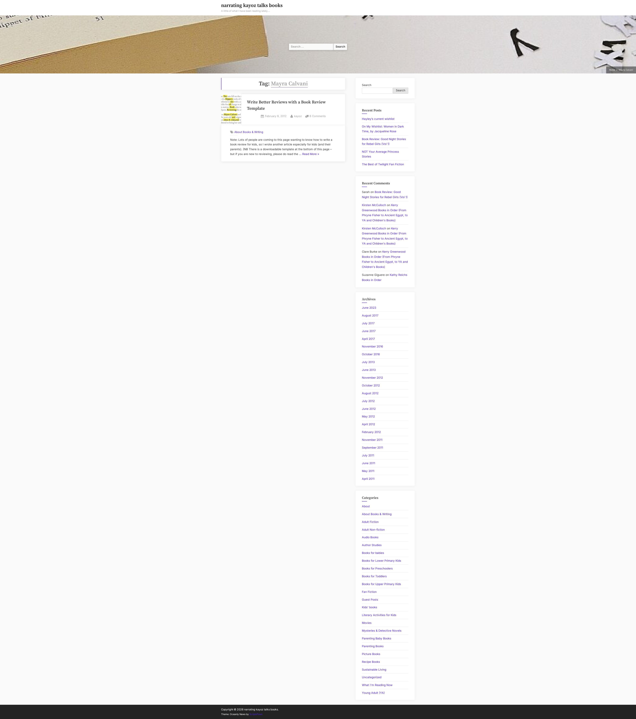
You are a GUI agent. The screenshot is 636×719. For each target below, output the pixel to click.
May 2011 (368, 471)
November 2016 (372, 346)
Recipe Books (371, 661)
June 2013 (369, 370)
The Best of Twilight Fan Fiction (383, 164)
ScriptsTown (256, 714)
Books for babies (373, 553)
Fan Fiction (369, 592)
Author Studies (372, 545)
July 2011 (368, 455)
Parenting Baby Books (376, 638)
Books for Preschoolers (377, 568)
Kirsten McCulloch (374, 205)
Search (366, 85)
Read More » (310, 154)
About (366, 506)
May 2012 (368, 416)
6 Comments (318, 116)
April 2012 (368, 424)
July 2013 (368, 362)
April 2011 (368, 478)
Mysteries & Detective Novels (381, 630)
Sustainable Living (374, 669)
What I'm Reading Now (377, 685)
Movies (366, 623)
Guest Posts (370, 599)
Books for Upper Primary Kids (381, 584)
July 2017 (368, 323)
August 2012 (370, 393)
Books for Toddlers (374, 576)
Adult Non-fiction (373, 529)
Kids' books (369, 607)
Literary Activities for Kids (379, 615)
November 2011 (372, 439)
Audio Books (370, 537)
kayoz (298, 116)
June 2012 (369, 408)
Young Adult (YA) (373, 692)
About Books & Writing (248, 132)
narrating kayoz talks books (252, 5)
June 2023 (369, 307)
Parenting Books (373, 646)
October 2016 (371, 354)
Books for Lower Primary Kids (381, 560)
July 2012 (368, 401)
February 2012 (371, 432)
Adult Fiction (370, 522)
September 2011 (372, 447)
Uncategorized (371, 677)
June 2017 (369, 331)
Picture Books (371, 654)
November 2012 (372, 377)
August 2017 (370, 315)
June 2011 (368, 463)
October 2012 (371, 385)
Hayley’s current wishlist (378, 119)
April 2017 (368, 339)
